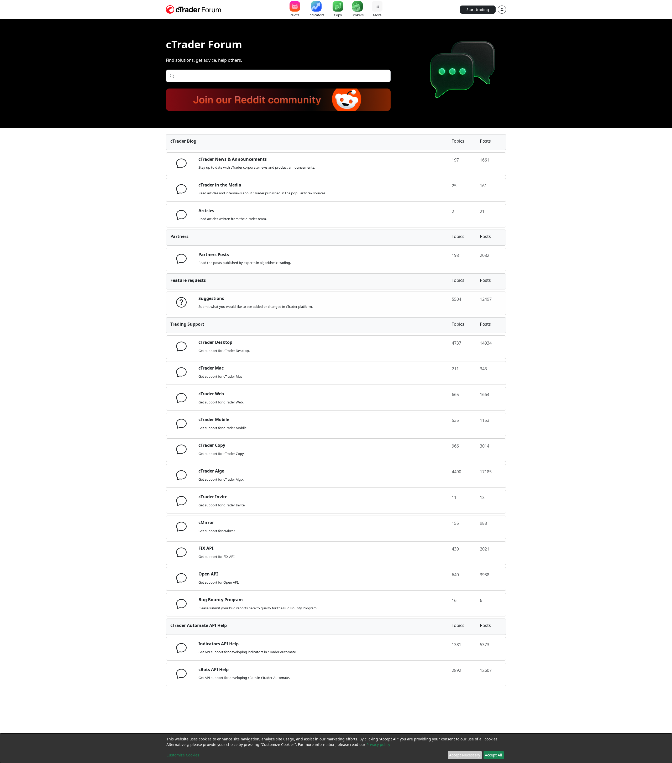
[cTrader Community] (194, 9)
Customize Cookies (182, 754)
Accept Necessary (464, 754)
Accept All (493, 754)
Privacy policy (378, 744)
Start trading (477, 9)
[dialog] (336, 748)
